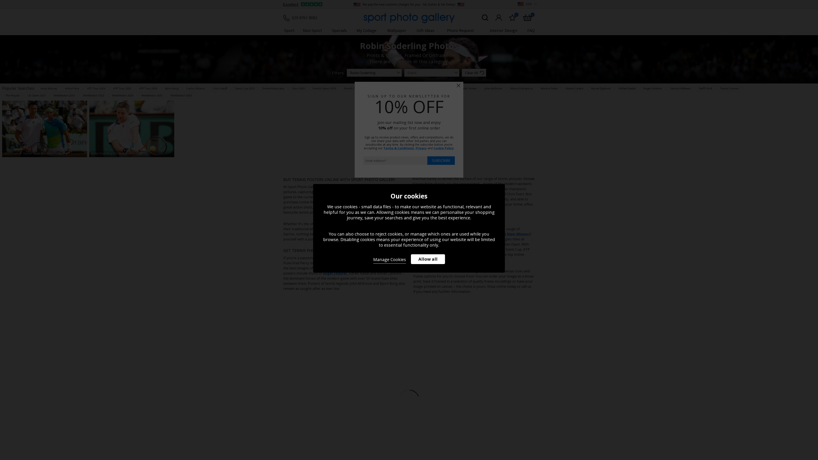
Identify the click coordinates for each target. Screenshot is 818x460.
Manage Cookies (389, 259)
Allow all (428, 259)
